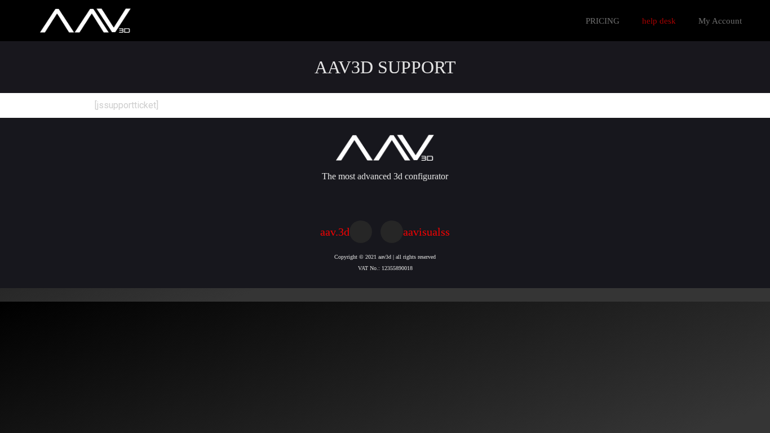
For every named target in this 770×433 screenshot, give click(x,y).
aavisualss (426, 232)
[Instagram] (360, 231)
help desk (659, 20)
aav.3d (334, 232)
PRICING (602, 20)
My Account (720, 20)
